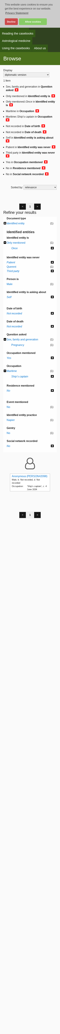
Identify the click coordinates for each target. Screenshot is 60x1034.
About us (40, 48)
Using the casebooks (16, 48)
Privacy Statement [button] (16, 13)
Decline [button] (11, 21)
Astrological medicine (16, 41)
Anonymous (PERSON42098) (29, 476)
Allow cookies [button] (33, 21)
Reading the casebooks (17, 33)
